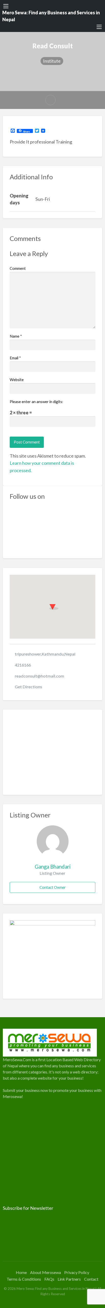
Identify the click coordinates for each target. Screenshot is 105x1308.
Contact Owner (53, 887)
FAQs (49, 1279)
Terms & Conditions (24, 1279)
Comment (18, 268)
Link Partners (69, 1279)
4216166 (23, 664)
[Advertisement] (53, 752)
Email (15, 358)
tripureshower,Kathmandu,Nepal (45, 653)
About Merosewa (45, 1272)
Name (16, 336)
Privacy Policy (76, 1272)
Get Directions (28, 686)
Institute (52, 61)
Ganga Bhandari (53, 866)
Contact (91, 1279)
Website (17, 379)
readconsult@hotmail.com (39, 675)
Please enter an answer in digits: (36, 401)
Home (21, 1272)
